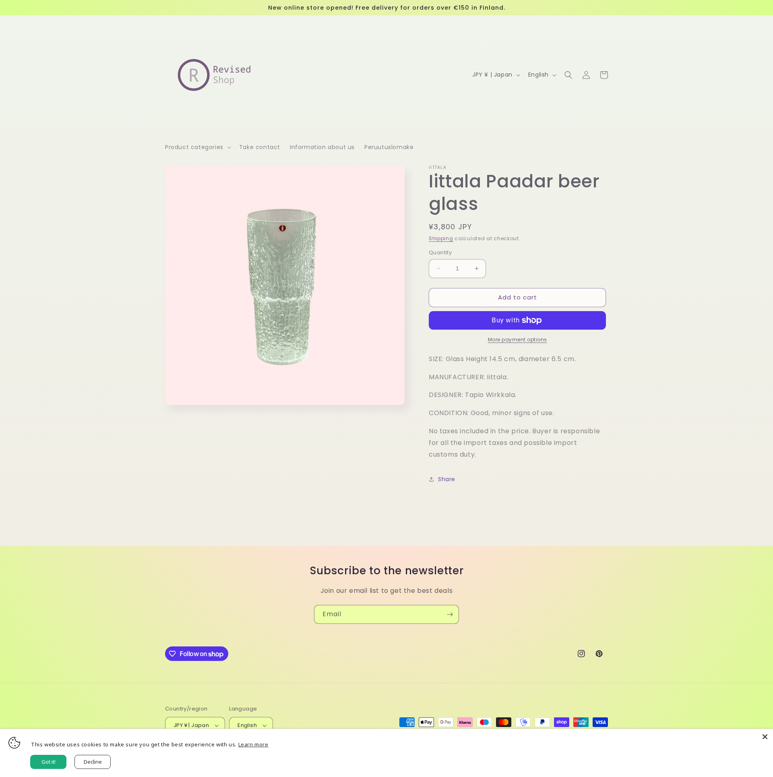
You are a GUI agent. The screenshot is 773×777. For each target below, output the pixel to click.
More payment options (517, 339)
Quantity (440, 252)
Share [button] (446, 479)
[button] (197, 147)
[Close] (765, 737)
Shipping (441, 238)
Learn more (253, 744)
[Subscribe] (450, 614)
